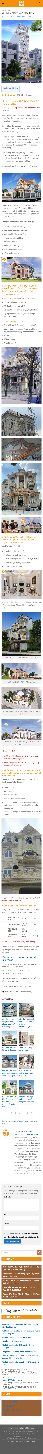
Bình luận (8, 1197)
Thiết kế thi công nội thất (11, 1410)
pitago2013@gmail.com (12, 1380)
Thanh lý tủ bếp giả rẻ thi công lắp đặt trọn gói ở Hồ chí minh (21, 1295)
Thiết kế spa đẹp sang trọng (13, 1341)
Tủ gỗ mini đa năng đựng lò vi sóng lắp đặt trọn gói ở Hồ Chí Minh (20, 1288)
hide (16, 88)
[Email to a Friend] (23, 1113)
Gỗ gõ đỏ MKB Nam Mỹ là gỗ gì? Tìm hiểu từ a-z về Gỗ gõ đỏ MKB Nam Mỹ (22, 1268)
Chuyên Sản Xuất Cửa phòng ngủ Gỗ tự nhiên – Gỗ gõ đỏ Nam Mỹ (21, 1275)
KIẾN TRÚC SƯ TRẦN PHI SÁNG (26, 1135)
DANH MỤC (7, 1432)
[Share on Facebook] (15, 1113)
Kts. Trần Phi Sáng (24, 16)
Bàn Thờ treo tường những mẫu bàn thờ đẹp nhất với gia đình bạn (20, 1281)
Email (6, 1224)
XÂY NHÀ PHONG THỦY (27, 1433)
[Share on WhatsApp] (11, 1113)
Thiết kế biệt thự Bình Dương (23, 942)
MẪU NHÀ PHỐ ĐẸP (18, 1432)
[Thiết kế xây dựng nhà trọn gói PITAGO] (21, 3)
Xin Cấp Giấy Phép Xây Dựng (21, 1435)
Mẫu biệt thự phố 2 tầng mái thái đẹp (16, 1337)
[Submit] (39, 1252)
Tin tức (4, 1414)
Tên (6, 1214)
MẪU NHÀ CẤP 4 (8, 1406)
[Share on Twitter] (19, 1113)
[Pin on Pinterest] (27, 1113)
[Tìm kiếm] (39, 3)
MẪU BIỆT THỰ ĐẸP (7, 10)
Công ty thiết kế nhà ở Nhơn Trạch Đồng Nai (19, 1352)
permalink (5, 1123)
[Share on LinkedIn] (31, 1113)
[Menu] (3, 3)
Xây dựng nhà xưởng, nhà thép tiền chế (21, 1438)
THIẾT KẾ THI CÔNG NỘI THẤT (21, 1436)
